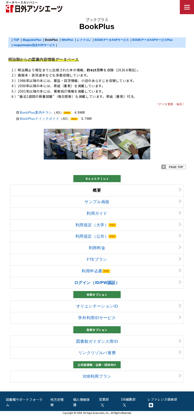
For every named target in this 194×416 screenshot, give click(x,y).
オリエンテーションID (97, 306)
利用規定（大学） (92, 225)
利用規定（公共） (92, 236)
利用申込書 (92, 271)
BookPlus (51, 40)
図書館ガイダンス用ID (97, 341)
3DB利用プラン (97, 376)
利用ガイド (97, 213)
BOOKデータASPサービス (112, 40)
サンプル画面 (97, 201)
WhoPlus (67, 40)
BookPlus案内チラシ (36, 112)
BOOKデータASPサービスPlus (152, 40)
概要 (97, 190)
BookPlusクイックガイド (39, 118)
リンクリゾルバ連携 (97, 352)
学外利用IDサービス (97, 317)
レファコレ (84, 40)
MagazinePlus (32, 40)
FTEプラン (97, 259)
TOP (16, 40)
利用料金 (97, 247)
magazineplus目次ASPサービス (34, 45)
